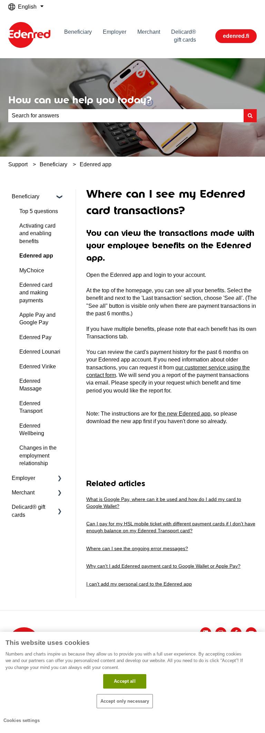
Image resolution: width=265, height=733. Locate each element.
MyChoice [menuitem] (31, 270)
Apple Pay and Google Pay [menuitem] (37, 318)
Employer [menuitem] (23, 478)
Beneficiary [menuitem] (25, 196)
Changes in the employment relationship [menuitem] (38, 455)
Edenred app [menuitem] (36, 256)
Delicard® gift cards (183, 35)
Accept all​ (124, 681)
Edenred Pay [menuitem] (35, 337)
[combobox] (126, 115)
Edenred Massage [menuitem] (30, 384)
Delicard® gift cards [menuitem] (28, 510)
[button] (59, 197)
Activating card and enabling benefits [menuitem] (37, 233)
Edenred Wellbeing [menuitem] (31, 429)
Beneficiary (78, 32)
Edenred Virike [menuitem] (37, 366)
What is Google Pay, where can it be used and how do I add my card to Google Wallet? (163, 502)
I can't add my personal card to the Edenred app (139, 584)
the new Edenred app (184, 414)
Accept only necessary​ (124, 701)
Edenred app (95, 164)
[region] (132, 682)
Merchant (148, 32)
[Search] (250, 115)
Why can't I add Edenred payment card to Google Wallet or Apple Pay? (163, 566)
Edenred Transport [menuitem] (30, 407)
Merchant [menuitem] (23, 492)
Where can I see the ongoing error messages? (137, 548)
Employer (114, 32)
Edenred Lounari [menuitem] (39, 352)
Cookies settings (21, 720)
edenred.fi (236, 36)
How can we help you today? (79, 99)
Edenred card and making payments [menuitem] (35, 292)
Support (18, 164)
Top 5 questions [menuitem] (38, 211)
